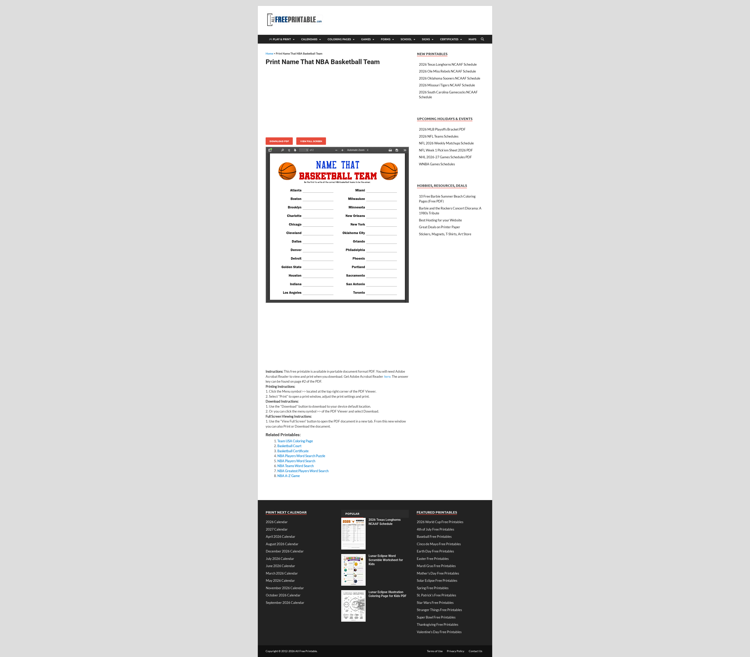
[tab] (352, 514)
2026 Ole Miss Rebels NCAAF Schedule (447, 71)
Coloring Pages (339, 39)
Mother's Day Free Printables (438, 573)
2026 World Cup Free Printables (440, 522)
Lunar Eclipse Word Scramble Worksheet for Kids (386, 560)
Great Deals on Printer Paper (439, 227)
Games (366, 39)
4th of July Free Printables (435, 529)
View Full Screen (311, 141)
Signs (426, 39)
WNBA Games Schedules (437, 164)
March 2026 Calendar (282, 573)
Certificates (449, 39)
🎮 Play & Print (280, 39)
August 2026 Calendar (282, 544)
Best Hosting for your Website (440, 220)
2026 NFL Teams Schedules (438, 136)
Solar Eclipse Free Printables (437, 580)
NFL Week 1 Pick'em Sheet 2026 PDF (446, 150)
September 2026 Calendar (285, 603)
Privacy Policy (455, 651)
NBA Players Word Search (296, 461)
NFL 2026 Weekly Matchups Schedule (446, 143)
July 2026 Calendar (280, 559)
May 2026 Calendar (280, 580)
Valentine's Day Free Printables (439, 632)
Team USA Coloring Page (295, 441)
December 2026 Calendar (285, 551)
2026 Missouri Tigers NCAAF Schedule (447, 85)
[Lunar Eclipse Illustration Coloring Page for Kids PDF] (353, 593)
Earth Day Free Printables (435, 551)
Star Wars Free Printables (435, 603)
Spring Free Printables (432, 588)
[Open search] (482, 39)
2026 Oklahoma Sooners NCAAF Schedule (449, 78)
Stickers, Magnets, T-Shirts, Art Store (445, 234)
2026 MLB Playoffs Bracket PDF (442, 129)
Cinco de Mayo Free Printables (439, 544)
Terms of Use (435, 651)
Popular (352, 514)
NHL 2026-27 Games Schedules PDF (445, 157)
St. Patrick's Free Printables (436, 595)
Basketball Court (289, 446)
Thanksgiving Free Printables (437, 624)
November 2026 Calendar (285, 588)
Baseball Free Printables (434, 536)
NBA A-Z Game (288, 476)
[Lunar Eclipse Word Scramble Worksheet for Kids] (353, 556)
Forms (385, 39)
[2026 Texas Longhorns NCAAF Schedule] (353, 520)
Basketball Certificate (293, 451)
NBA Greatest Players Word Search (303, 471)
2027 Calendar (277, 529)
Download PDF (279, 141)
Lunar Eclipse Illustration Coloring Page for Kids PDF (387, 594)
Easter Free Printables (433, 559)
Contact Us (475, 651)
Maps (472, 39)
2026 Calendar (277, 522)
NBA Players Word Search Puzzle (301, 456)
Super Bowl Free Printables (436, 617)
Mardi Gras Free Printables (436, 566)
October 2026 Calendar (283, 595)
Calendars (309, 39)
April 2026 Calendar (280, 536)
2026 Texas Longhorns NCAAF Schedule (448, 64)
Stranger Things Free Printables (439, 610)
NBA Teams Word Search (295, 466)
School (406, 39)
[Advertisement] (337, 100)
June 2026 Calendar (280, 566)
